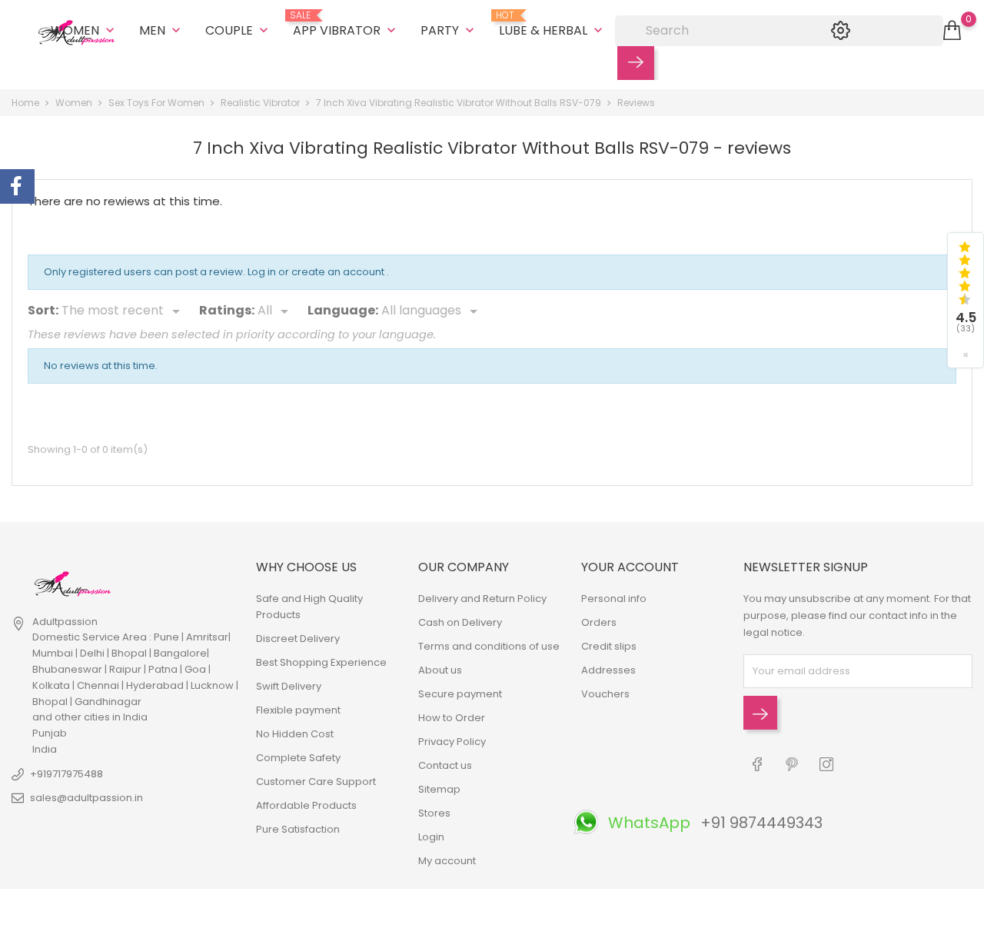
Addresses (608, 670)
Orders (599, 622)
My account (447, 860)
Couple (238, 30)
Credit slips (609, 646)
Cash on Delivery (460, 622)
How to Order (451, 717)
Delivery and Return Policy (482, 598)
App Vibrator (346, 24)
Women (84, 30)
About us (440, 670)
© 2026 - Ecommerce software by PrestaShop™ (130, 908)
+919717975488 (66, 774)
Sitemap (439, 789)
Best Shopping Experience (321, 662)
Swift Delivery (288, 686)
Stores (434, 813)
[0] (952, 31)
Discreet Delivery (298, 638)
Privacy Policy (452, 741)
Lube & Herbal (552, 24)
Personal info (614, 598)
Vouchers (605, 694)
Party (449, 30)
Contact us (445, 765)
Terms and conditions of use (489, 646)
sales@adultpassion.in (86, 797)
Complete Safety (298, 757)
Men (161, 30)
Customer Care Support (316, 781)
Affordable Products (306, 805)
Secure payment (460, 694)
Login (431, 837)
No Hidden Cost (295, 734)
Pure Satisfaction (298, 829)
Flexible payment (298, 710)
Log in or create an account (317, 271)
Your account (630, 567)
